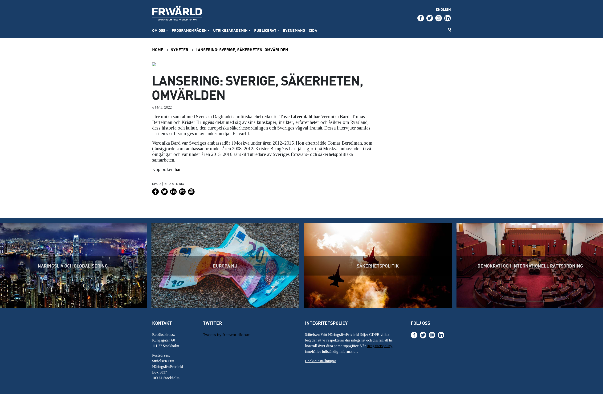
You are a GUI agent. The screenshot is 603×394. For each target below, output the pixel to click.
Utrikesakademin (230, 30)
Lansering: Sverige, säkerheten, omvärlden (242, 49)
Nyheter (179, 49)
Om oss (158, 30)
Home (157, 49)
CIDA (313, 30)
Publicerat (265, 30)
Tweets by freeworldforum (226, 334)
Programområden (189, 30)
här (178, 169)
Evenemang (294, 30)
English (443, 9)
